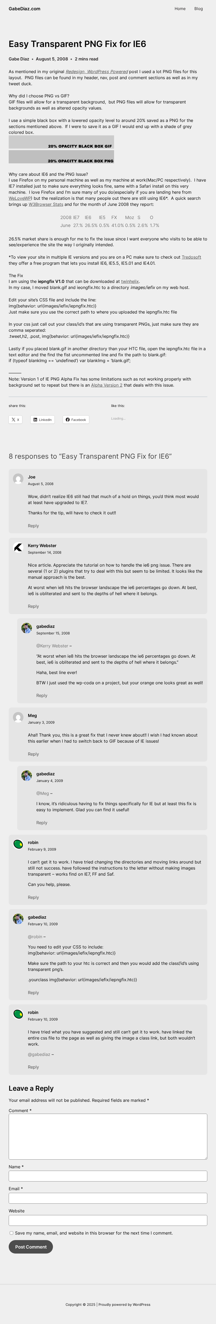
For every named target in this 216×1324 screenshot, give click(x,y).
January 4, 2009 (49, 781)
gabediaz (45, 626)
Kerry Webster (42, 545)
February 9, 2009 (42, 849)
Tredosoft (191, 257)
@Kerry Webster (52, 645)
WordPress (141, 1304)
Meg (32, 715)
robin (33, 842)
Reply (33, 525)
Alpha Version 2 (106, 385)
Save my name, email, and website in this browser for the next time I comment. (94, 1233)
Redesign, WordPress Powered (97, 71)
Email (16, 1188)
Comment (20, 1110)
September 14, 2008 (44, 552)
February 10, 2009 (43, 924)
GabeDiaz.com (24, 8)
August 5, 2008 (40, 484)
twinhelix (130, 281)
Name (16, 1166)
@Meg (42, 793)
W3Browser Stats (46, 204)
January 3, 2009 (41, 722)
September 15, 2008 (53, 633)
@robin (35, 936)
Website (16, 1210)
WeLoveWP (20, 198)
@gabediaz (39, 1054)
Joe (31, 477)
